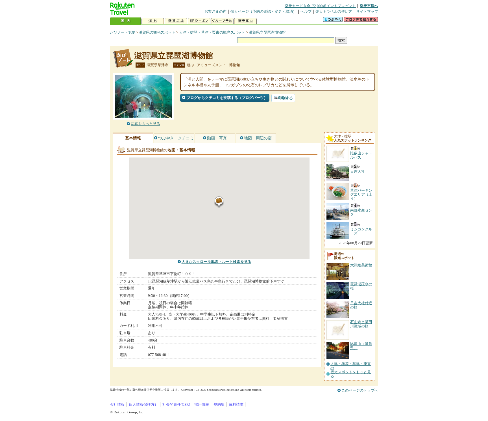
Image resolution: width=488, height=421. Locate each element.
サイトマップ (367, 11)
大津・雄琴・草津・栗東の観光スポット (212, 32)
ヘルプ (305, 11)
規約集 (219, 404)
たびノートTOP (122, 32)
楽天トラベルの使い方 (333, 11)
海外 (152, 21)
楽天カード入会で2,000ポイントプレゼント (320, 6)
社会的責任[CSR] (176, 404)
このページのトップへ (359, 390)
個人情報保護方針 (143, 404)
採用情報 (201, 404)
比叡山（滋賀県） (361, 346)
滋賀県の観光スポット (157, 32)
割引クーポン (199, 21)
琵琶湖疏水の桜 (361, 286)
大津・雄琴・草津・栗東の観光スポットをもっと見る (350, 370)
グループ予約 (222, 21)
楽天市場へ (369, 6)
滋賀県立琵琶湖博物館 (267, 32)
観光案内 (245, 21)
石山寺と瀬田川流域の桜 (361, 324)
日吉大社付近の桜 (361, 305)
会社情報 (117, 404)
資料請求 (236, 404)
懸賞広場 (176, 21)
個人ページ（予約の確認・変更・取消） (263, 11)
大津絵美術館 (361, 265)
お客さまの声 (215, 11)
